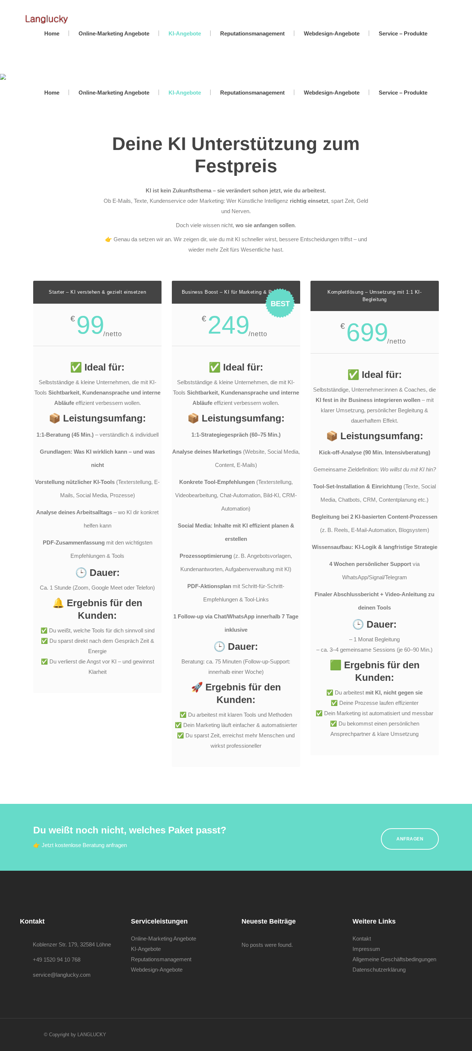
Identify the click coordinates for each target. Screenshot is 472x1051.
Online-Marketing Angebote (163, 938)
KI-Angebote (146, 949)
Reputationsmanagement (161, 959)
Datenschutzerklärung (379, 969)
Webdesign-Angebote (157, 969)
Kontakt (362, 938)
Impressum (366, 949)
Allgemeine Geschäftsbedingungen (394, 959)
